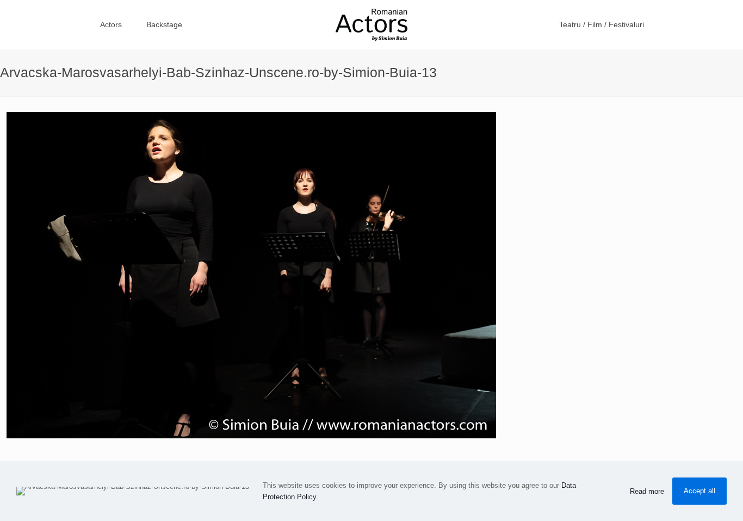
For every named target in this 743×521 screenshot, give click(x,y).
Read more (647, 491)
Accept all (699, 491)
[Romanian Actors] (371, 24)
